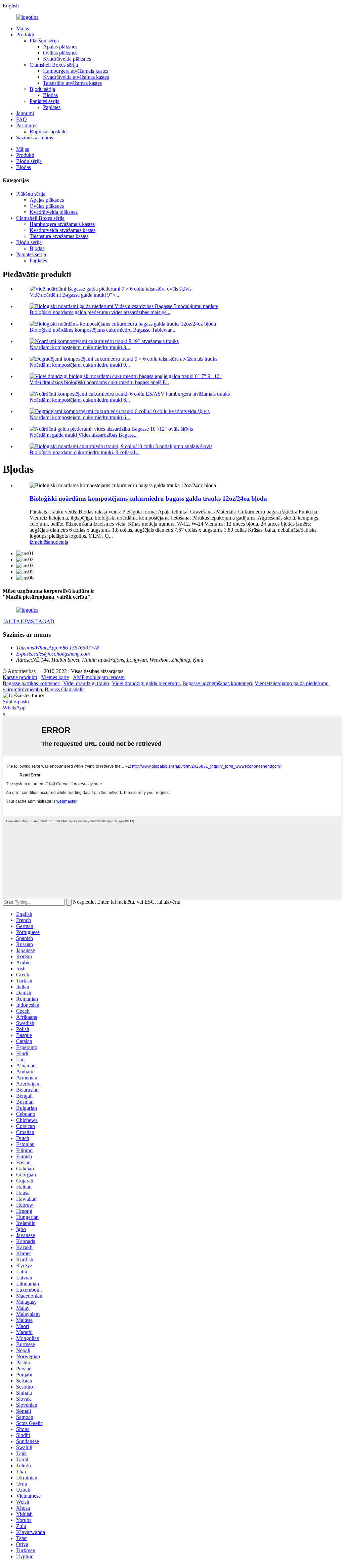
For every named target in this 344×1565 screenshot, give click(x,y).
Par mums (26, 125)
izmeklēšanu (43, 542)
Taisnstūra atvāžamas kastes (72, 83)
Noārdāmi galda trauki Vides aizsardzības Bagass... (84, 435)
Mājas (22, 28)
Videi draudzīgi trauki (86, 683)
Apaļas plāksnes (60, 46)
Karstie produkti (20, 677)
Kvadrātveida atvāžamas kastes (76, 77)
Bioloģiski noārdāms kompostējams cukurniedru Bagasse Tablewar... (102, 330)
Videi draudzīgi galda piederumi (146, 683)
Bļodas (50, 95)
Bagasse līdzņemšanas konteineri (217, 683)
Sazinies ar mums (34, 137)
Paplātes (51, 107)
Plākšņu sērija (44, 40)
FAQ (21, 119)
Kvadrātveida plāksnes (67, 59)
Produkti (25, 34)
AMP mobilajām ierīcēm (99, 677)
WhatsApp (14, 707)
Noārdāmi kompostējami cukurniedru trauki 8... (80, 347)
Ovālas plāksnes (60, 53)
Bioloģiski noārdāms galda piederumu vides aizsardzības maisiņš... (100, 312)
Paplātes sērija (44, 101)
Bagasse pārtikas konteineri (31, 683)
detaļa (62, 542)
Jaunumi (25, 113)
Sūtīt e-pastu (16, 701)
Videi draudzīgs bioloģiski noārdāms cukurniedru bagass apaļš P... (99, 382)
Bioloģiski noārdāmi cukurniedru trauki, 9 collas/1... (85, 452)
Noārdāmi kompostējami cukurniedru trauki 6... (80, 400)
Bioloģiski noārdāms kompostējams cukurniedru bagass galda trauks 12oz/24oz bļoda (148, 498)
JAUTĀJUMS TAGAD (28, 621)
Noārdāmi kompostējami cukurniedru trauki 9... (80, 365)
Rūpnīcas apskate (48, 131)
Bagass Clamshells (64, 689)
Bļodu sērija (42, 89)
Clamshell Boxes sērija (54, 65)
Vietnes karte (55, 677)
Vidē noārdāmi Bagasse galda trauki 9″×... (74, 295)
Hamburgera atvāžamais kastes (75, 71)
